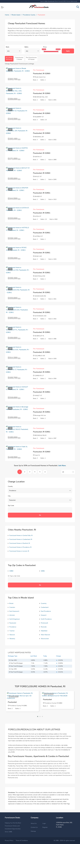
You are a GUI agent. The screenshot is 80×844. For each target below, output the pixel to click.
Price (45, 47)
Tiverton (12, 631)
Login (44, 823)
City (9, 496)
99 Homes (9, 58)
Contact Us (34, 827)
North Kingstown (14, 619)
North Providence (46, 619)
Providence (12, 627)
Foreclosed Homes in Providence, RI (20, 547)
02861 (43, 571)
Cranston (12, 607)
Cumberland (44, 607)
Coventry (43, 603)
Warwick (12, 635)
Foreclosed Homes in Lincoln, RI (19, 551)
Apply (68, 51)
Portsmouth (44, 623)
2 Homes (19, 58)
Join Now (62, 465)
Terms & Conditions (22, 840)
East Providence (46, 611)
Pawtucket (12, 623)
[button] (37, 716)
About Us (34, 823)
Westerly (12, 639)
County (10, 486)
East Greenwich (14, 611)
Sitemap (33, 831)
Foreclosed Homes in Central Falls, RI (20, 535)
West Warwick (45, 635)
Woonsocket (45, 639)
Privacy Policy (9, 840)
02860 (11, 571)
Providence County (29, 15)
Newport (43, 615)
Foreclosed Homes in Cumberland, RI (20, 539)
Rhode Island (15, 15)
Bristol (11, 603)
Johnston (12, 615)
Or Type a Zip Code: (14, 576)
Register (45, 827)
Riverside (44, 627)
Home (7, 15)
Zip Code (11, 505)
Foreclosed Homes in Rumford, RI (19, 543)
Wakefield (44, 631)
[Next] (45, 472)
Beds (7, 47)
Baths (26, 47)
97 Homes (31, 58)
